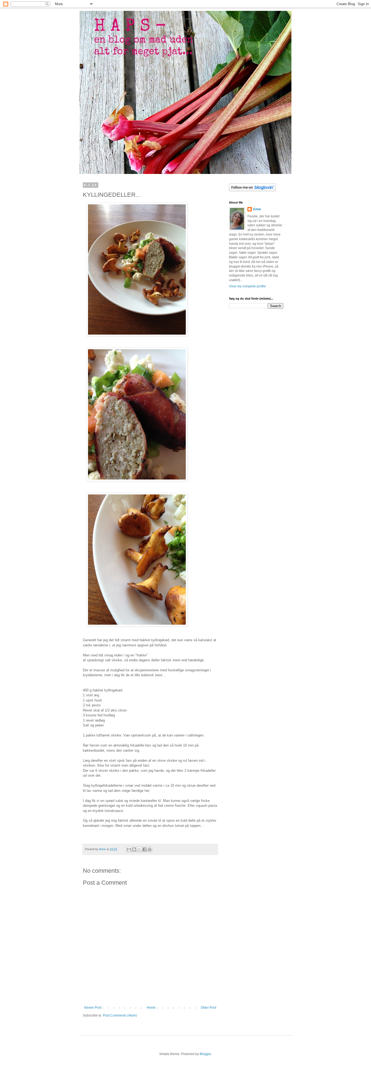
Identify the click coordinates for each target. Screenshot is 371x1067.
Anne (257, 209)
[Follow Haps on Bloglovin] (252, 190)
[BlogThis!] (134, 849)
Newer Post (92, 1007)
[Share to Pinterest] (149, 849)
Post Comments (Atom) (120, 1015)
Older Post (208, 1007)
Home (151, 1007)
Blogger (205, 1054)
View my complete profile (247, 286)
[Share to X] (139, 849)
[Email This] (129, 849)
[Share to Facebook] (144, 849)
